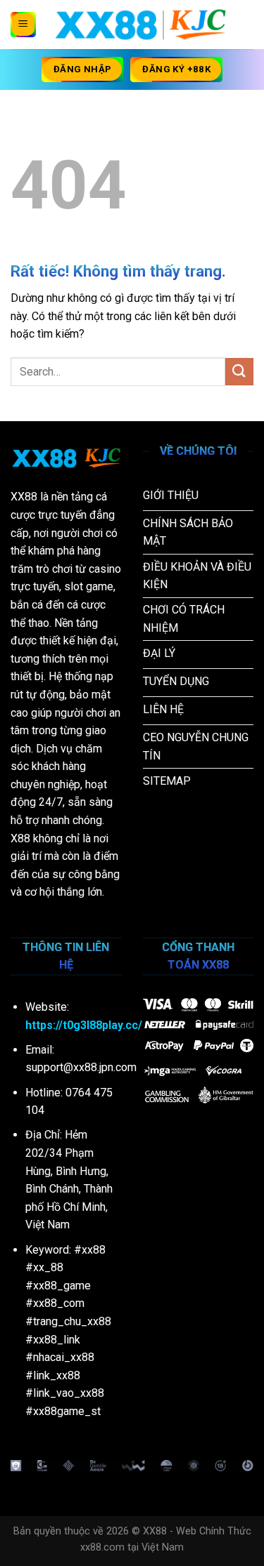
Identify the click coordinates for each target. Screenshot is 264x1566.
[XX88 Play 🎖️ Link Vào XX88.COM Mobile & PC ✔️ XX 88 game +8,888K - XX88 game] (140, 24)
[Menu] (23, 24)
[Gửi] (239, 371)
